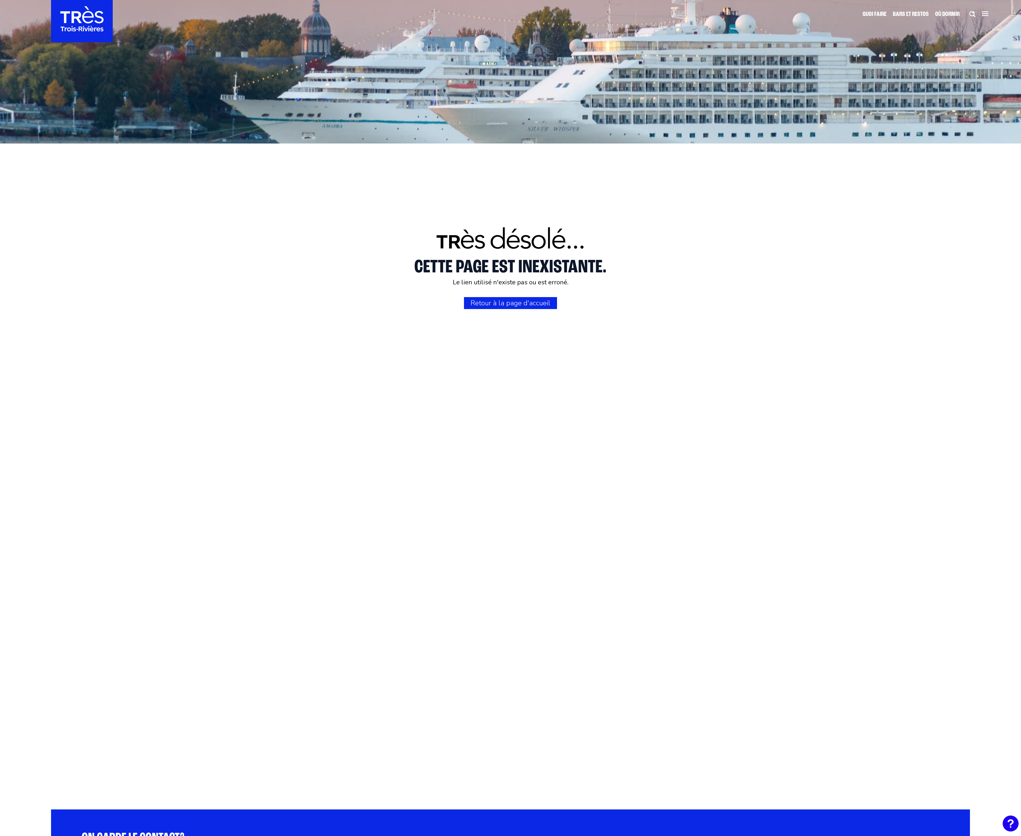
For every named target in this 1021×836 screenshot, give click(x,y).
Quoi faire (874, 14)
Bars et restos (911, 14)
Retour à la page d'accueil (510, 303)
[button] (985, 13)
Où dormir (947, 14)
